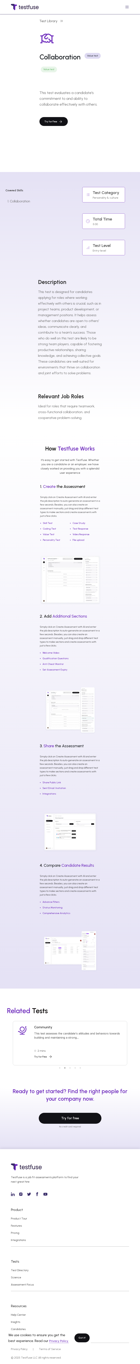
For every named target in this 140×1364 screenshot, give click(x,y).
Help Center (18, 1314)
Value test (48, 69)
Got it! (82, 1337)
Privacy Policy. (59, 1341)
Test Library (48, 21)
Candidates (18, 1329)
